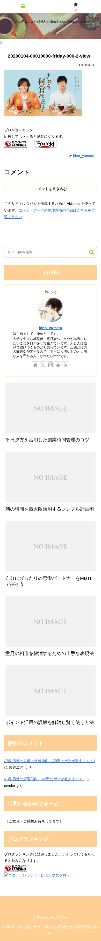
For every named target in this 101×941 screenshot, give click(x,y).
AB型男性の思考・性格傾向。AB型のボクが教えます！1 (49, 761)
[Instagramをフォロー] (50, 364)
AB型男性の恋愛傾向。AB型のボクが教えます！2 (44, 779)
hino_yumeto (50, 328)
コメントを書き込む (50, 189)
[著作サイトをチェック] (35, 364)
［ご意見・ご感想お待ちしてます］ (34, 821)
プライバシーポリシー (50, 918)
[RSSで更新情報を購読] (65, 364)
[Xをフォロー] (43, 364)
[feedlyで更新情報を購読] (58, 364)
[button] (89, 252)
